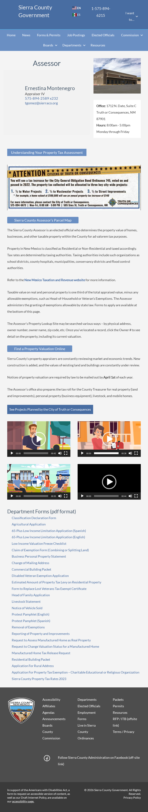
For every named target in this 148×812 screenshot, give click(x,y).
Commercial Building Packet (31, 569)
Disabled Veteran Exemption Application (40, 576)
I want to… (129, 16)
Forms (82, 719)
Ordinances (86, 738)
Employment (87, 712)
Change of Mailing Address (30, 563)
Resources (98, 45)
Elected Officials (103, 35)
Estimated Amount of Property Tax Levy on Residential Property (56, 582)
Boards (48, 45)
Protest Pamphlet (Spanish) (31, 621)
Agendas (48, 712)
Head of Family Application (31, 595)
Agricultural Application (29, 524)
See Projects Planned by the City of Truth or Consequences (50, 409)
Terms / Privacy (123, 732)
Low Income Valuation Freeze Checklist (39, 543)
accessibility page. (23, 801)
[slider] (36, 453)
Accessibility (51, 699)
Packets (118, 699)
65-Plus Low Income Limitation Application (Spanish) (49, 531)
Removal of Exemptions (28, 627)
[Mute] (60, 453)
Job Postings (76, 35)
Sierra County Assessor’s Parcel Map (42, 220)
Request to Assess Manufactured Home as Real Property (51, 640)
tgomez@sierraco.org (41, 103)
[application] (38, 439)
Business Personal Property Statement (39, 556)
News (26, 35)
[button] (136, 16)
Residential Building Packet (31, 659)
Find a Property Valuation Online (39, 349)
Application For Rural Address (33, 666)
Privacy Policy (132, 797)
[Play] (12, 453)
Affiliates (48, 706)
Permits (118, 706)
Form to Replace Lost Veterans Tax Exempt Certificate (49, 589)
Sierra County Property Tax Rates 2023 (39, 679)
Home (11, 35)
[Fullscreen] (66, 453)
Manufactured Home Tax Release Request (41, 653)
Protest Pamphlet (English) (30, 614)
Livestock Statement (26, 601)
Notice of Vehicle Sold (27, 608)
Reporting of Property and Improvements (41, 634)
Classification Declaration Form (34, 518)
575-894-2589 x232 (41, 98)
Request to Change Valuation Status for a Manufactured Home (55, 646)
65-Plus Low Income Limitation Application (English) (48, 537)
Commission (130, 35)
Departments (71, 45)
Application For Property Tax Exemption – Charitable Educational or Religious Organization (75, 672)
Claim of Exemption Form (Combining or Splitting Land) (50, 550)
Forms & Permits (48, 35)
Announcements (54, 719)
